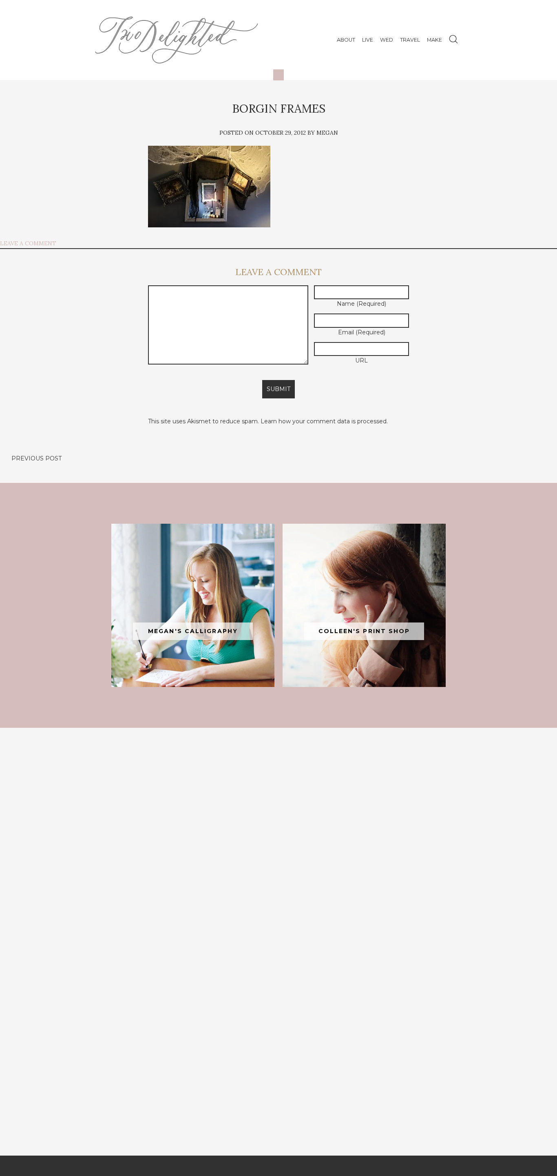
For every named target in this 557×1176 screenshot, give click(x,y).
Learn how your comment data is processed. (324, 421)
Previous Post (36, 458)
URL (361, 360)
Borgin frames (278, 108)
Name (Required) (361, 303)
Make (434, 40)
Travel (410, 40)
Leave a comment (28, 243)
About (346, 40)
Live (367, 40)
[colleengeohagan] (364, 605)
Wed (386, 40)
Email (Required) (361, 332)
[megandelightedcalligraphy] (192, 605)
